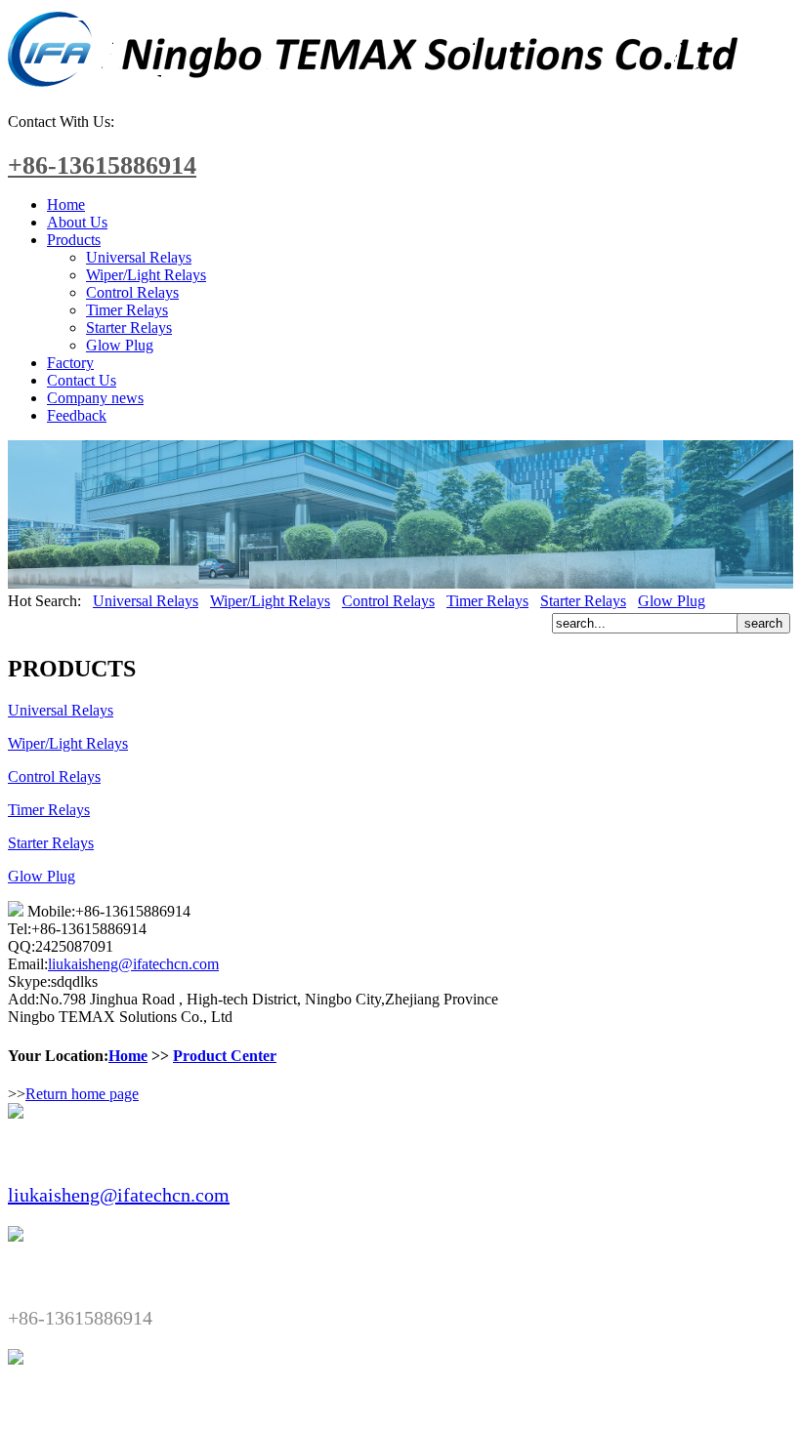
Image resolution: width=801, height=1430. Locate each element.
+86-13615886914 (102, 165)
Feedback (76, 415)
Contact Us (81, 380)
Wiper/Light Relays (146, 274)
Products (74, 239)
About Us (77, 222)
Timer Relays (127, 310)
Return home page (82, 1093)
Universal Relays (138, 257)
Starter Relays (129, 327)
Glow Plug (119, 345)
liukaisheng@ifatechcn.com (133, 964)
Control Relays (132, 292)
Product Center (224, 1055)
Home (66, 204)
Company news (95, 397)
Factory (70, 362)
